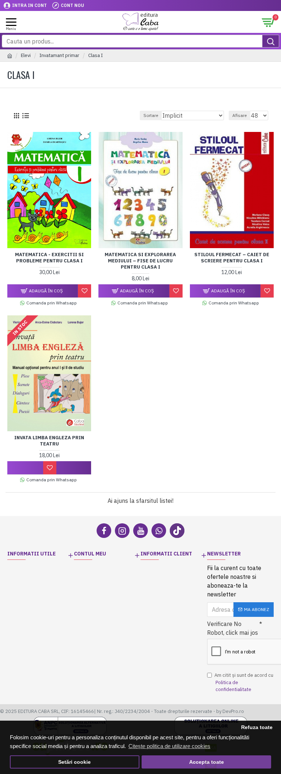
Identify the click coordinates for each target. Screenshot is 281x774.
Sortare (150, 115)
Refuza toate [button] (257, 727)
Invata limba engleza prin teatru (49, 441)
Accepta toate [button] (206, 762)
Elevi (26, 55)
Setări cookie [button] (74, 762)
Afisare (239, 115)
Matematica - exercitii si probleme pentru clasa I (49, 258)
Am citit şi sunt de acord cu (243, 682)
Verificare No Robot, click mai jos (232, 628)
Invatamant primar (59, 55)
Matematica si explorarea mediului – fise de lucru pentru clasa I (140, 261)
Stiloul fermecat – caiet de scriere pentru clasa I (231, 258)
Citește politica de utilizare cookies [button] (169, 746)
